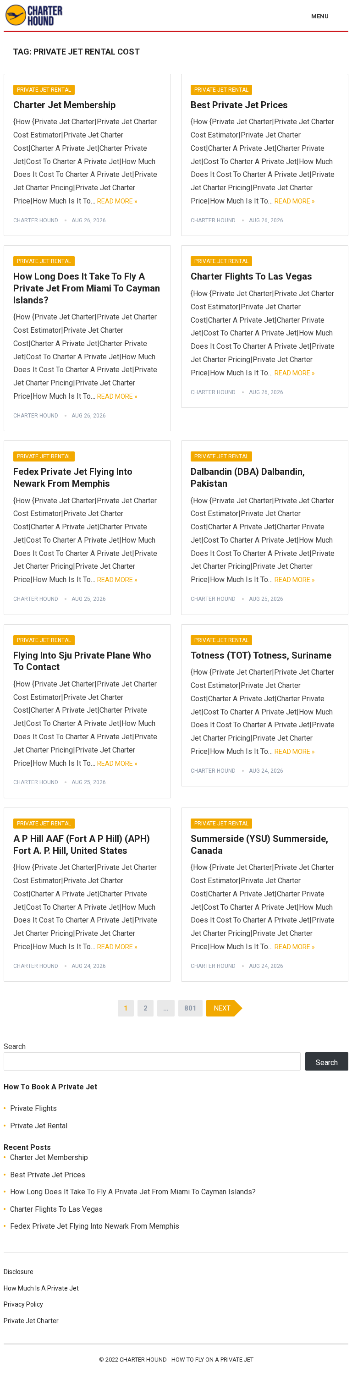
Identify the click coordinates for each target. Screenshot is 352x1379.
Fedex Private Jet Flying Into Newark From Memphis (72, 477)
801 (190, 1008)
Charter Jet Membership (64, 104)
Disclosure (18, 1271)
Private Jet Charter (31, 1320)
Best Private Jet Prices (239, 104)
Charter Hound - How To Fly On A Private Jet (186, 1359)
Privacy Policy (23, 1304)
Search (15, 1046)
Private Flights (33, 1108)
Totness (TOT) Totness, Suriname (261, 655)
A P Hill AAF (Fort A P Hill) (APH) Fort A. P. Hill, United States (81, 844)
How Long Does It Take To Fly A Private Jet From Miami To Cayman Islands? (86, 288)
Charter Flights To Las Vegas (251, 276)
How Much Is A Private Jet (41, 1288)
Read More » (117, 201)
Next (222, 1008)
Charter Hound (35, 220)
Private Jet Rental (44, 90)
